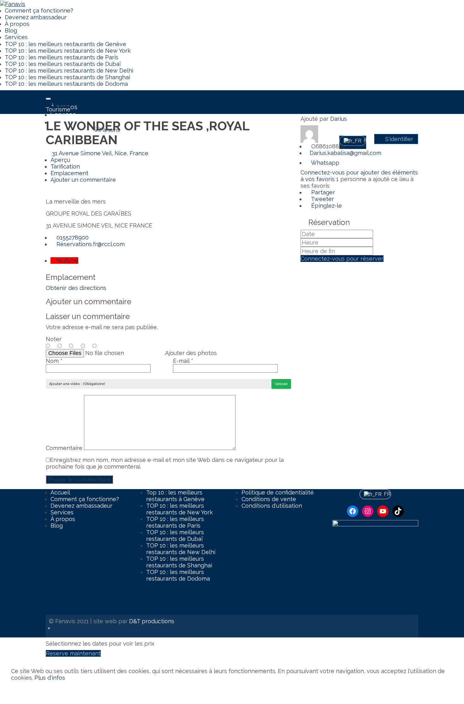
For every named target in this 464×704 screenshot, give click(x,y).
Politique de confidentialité (277, 492)
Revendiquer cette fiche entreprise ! (355, 109)
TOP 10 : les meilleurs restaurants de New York (68, 50)
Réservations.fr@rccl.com (90, 244)
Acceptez (24, 689)
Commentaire (65, 448)
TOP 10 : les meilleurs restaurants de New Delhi (69, 70)
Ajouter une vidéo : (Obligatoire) (77, 384)
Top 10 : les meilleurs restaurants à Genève (175, 495)
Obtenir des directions (76, 288)
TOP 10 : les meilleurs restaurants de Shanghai (67, 77)
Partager (322, 192)
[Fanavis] (12, 3)
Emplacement (69, 173)
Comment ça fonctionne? (39, 10)
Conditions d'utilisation (271, 505)
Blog (11, 30)
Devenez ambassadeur (36, 17)
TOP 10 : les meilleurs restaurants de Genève (65, 44)
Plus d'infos (49, 677)
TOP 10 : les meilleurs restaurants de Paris (61, 57)
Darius (338, 118)
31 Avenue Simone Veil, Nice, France (99, 153)
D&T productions (151, 621)
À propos (17, 24)
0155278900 (72, 237)
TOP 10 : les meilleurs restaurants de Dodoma (66, 83)
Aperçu (60, 160)
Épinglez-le (326, 205)
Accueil (60, 492)
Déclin (47, 689)
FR (385, 494)
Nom (54, 361)
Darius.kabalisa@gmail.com (345, 153)
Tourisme (58, 109)
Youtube (66, 260)
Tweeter (322, 199)
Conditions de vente (268, 499)
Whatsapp (324, 162)
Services (16, 37)
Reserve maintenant (73, 653)
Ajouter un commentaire (83, 179)
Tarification (65, 166)
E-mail (183, 361)
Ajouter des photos (191, 353)
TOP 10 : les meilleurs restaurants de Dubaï (63, 64)
